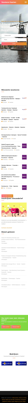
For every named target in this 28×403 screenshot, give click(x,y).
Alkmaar (21, 397)
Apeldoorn (4, 401)
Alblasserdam (15, 397)
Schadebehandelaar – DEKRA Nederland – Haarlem (13, 284)
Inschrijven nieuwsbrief (6, 227)
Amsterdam (23, 399)
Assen (13, 401)
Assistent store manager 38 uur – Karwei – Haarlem (13, 264)
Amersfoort (17, 399)
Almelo (24, 397)
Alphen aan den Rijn (10, 399)
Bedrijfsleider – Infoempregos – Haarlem (10, 278)
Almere (3, 399)
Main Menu (26, 2)
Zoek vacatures (6, 326)
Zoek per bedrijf (16, 326)
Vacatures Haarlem (8, 2)
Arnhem (9, 401)
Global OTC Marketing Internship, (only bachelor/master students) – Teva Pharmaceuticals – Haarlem (13, 239)
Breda (24, 401)
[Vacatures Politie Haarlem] (6, 363)
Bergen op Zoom (18, 401)
